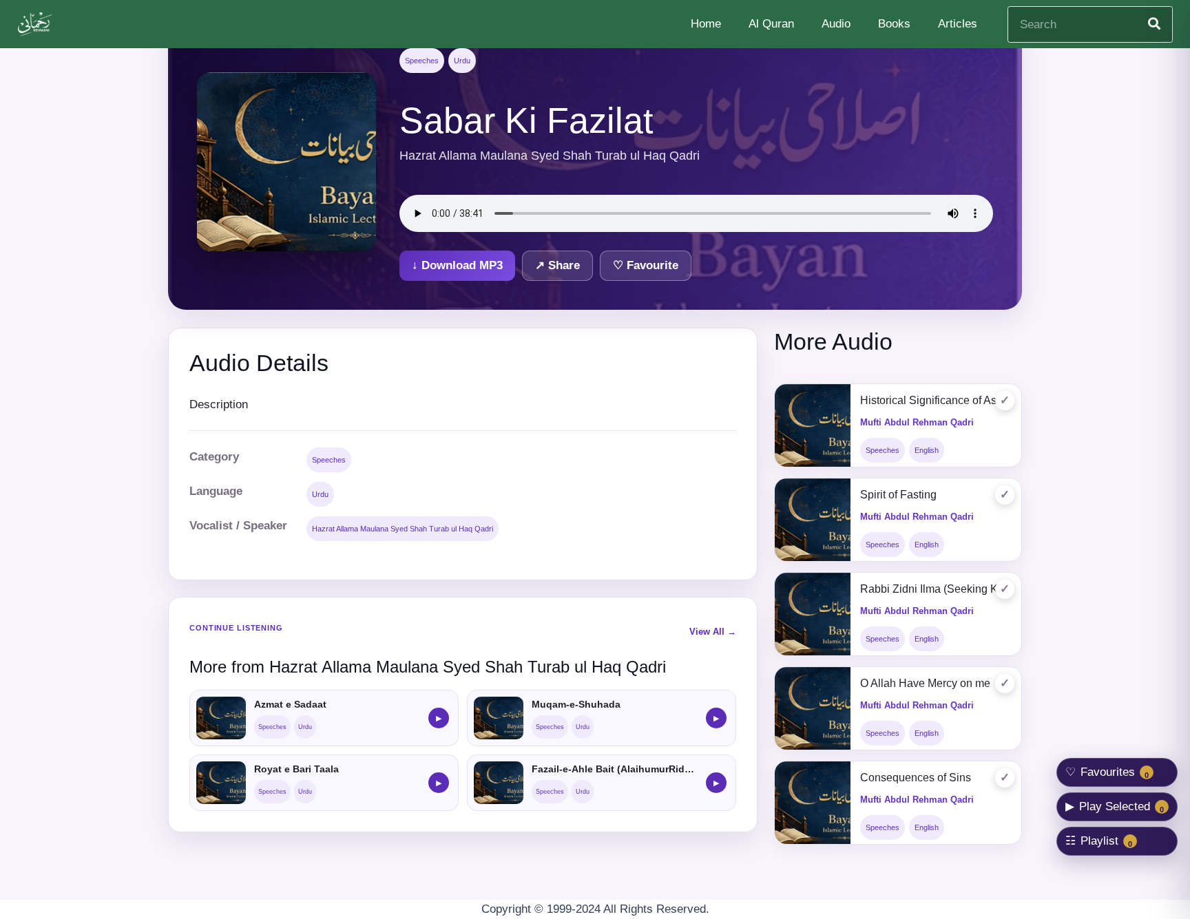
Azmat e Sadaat (290, 704)
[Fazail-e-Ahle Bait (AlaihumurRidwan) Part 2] (498, 782)
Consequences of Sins (915, 777)
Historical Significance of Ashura (936, 400)
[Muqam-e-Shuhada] (498, 718)
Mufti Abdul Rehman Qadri (917, 422)
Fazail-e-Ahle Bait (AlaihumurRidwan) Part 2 (615, 768)
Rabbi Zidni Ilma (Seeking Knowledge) (936, 589)
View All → (712, 631)
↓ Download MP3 (457, 265)
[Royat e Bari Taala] (221, 782)
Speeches (422, 60)
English (927, 450)
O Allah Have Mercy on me (925, 683)
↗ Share (557, 265)
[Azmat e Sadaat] (221, 718)
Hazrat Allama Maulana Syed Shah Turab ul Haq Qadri (402, 529)
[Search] (1154, 24)
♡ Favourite (645, 265)
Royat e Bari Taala (296, 768)
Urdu (462, 60)
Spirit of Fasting (898, 494)
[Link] (36, 24)
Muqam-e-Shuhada (576, 704)
